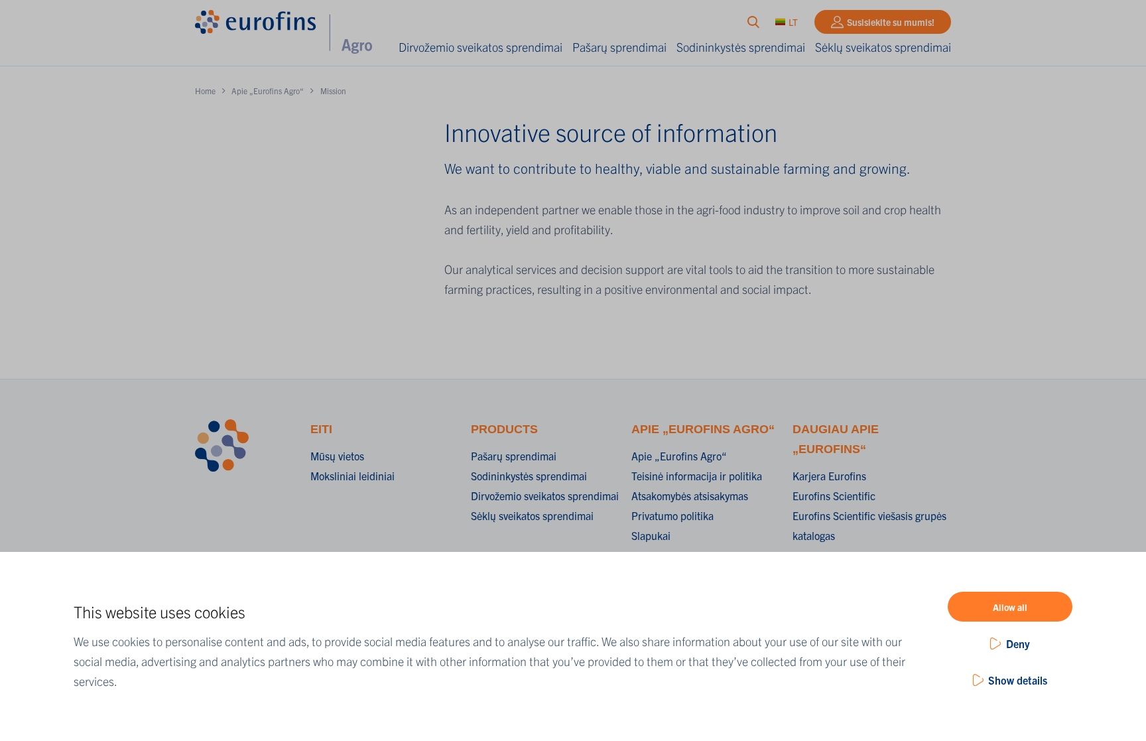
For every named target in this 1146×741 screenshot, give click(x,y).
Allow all (1010, 607)
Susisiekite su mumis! (890, 22)
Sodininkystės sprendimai (740, 46)
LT (793, 22)
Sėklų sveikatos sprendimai (883, 46)
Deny (1018, 643)
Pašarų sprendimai (619, 46)
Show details (1017, 680)
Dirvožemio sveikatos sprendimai (480, 46)
